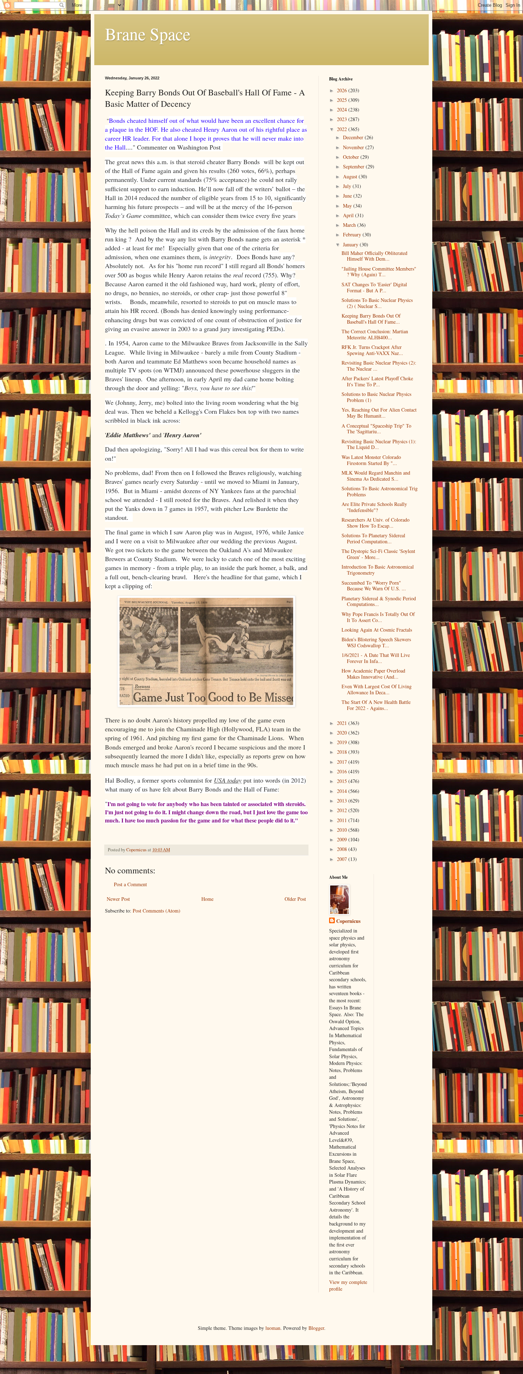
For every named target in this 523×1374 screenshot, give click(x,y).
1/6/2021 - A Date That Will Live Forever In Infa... (376, 658)
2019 (342, 742)
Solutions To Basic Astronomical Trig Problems (380, 491)
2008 (342, 849)
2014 (342, 791)
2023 (342, 119)
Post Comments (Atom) (156, 910)
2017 (342, 761)
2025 (342, 99)
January (351, 244)
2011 (342, 820)
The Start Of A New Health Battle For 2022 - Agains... (376, 705)
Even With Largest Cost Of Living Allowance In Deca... (377, 689)
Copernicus (348, 921)
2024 (342, 109)
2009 (342, 839)
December (354, 137)
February (353, 234)
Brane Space (147, 33)
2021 (342, 723)
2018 (342, 751)
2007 (342, 859)
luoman (272, 1328)
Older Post (295, 898)
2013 (342, 800)
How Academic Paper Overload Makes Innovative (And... (373, 673)
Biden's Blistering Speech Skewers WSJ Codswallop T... (376, 642)
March (350, 224)
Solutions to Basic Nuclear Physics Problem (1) (376, 397)
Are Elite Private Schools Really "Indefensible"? (374, 507)
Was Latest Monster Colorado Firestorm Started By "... (371, 460)
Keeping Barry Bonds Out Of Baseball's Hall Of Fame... (371, 318)
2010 (342, 829)
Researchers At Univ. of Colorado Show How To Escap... (376, 522)
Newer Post (118, 898)
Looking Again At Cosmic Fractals (377, 629)
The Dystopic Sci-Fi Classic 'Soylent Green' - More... (378, 554)
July (348, 186)
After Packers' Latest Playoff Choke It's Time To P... (377, 381)
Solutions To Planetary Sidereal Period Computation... (373, 538)
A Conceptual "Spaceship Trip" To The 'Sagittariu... (376, 428)
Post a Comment (130, 884)
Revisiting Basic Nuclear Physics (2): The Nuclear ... (379, 365)
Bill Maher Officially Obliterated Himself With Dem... (374, 256)
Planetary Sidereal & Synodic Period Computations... (379, 601)
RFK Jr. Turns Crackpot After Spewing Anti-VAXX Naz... (372, 350)
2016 (342, 771)
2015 (342, 781)
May (348, 205)
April (349, 215)
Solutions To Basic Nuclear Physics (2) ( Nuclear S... (377, 303)
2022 (342, 129)
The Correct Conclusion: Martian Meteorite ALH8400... (375, 334)
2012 (342, 810)
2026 (342, 90)
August (351, 176)
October (351, 156)
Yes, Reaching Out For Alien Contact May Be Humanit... (379, 412)
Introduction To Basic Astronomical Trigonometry (378, 569)
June (348, 195)
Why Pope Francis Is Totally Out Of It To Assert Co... (378, 617)
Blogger (316, 1328)
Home (207, 898)
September (354, 166)
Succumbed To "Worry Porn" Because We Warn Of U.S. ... (374, 585)
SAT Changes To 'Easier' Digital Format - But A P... (374, 287)
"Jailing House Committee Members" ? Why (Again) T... (379, 271)
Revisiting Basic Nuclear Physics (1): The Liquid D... (379, 444)
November (354, 147)
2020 (342, 732)
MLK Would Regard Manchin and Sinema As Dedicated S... (376, 475)
